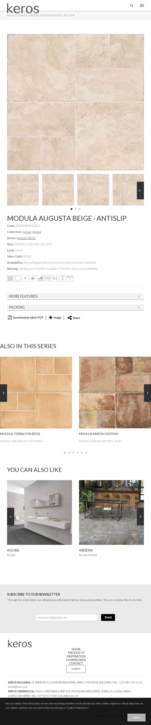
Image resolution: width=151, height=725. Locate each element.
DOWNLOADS (76, 659)
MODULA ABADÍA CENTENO (20, 433)
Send (108, 617)
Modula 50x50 (26, 238)
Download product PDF (28, 317)
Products (22, 15)
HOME (76, 649)
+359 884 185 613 (130, 682)
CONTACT (76, 663)
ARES (83, 550)
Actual (27, 231)
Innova (36, 231)
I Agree (136, 717)
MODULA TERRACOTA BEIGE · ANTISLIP (106, 433)
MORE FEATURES (23, 296)
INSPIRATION (76, 656)
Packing (17, 307)
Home (10, 15)
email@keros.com (18, 686)
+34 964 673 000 (47, 695)
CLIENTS (76, 668)
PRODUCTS (76, 652)
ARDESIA (14, 550)
